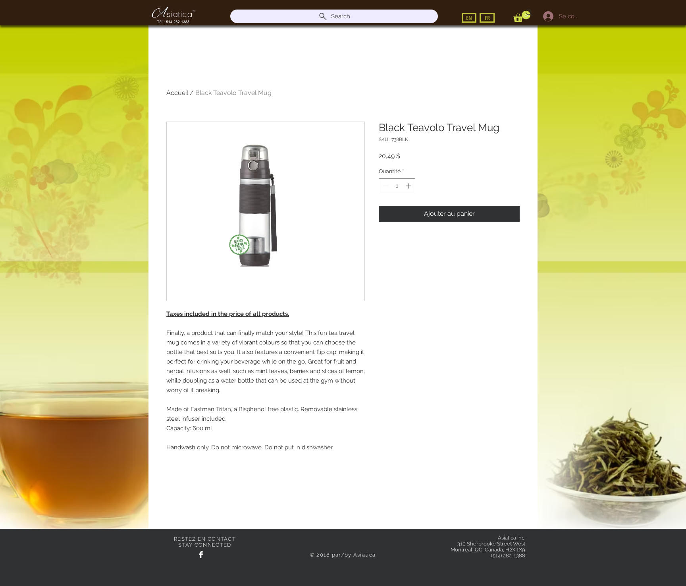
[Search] (529, 12)
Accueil (177, 93)
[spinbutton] (397, 186)
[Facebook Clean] (200, 554)
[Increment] (409, 186)
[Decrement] (385, 186)
